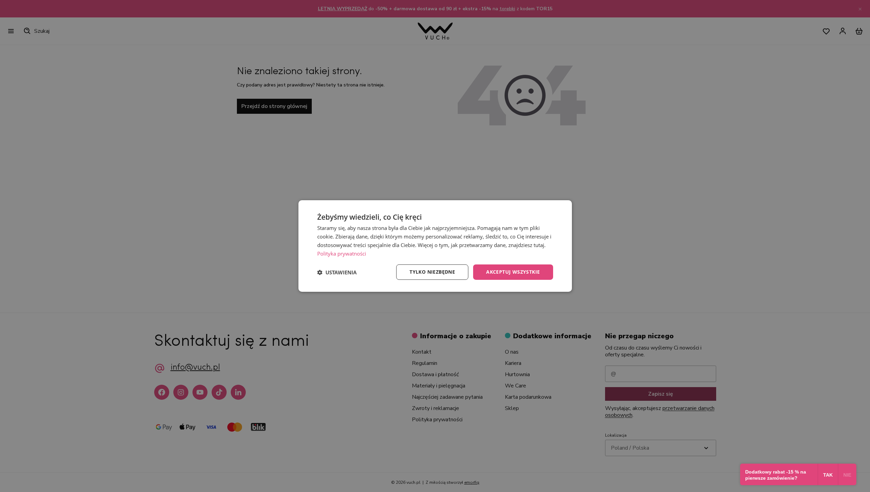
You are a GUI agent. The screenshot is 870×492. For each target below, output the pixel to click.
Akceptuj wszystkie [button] (513, 272)
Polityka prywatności (341, 253)
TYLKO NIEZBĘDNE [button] (432, 272)
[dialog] (435, 246)
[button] (337, 272)
